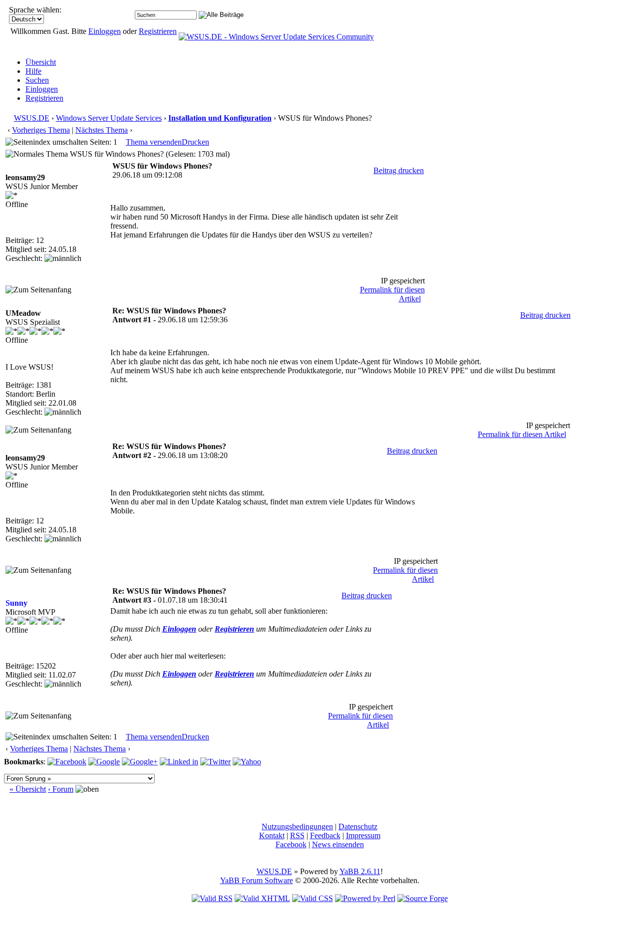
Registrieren (158, 31)
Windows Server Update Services (109, 118)
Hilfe (33, 71)
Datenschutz (357, 826)
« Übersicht (27, 789)
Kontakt (272, 835)
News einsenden (338, 844)
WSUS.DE (31, 118)
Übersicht (40, 62)
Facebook (291, 844)
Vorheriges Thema (41, 130)
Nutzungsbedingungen (297, 826)
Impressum (363, 835)
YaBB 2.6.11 (359, 871)
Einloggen (104, 31)
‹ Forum (60, 789)
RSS (297, 835)
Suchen (37, 80)
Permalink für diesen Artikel (522, 434)
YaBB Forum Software (256, 880)
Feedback (325, 835)
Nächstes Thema (101, 130)
